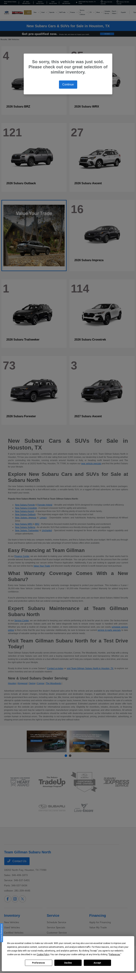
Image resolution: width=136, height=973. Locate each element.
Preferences (38, 963)
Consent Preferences (1, 932)
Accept (97, 963)
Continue (68, 84)
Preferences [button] (114, 954)
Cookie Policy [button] (43, 954)
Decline (68, 963)
